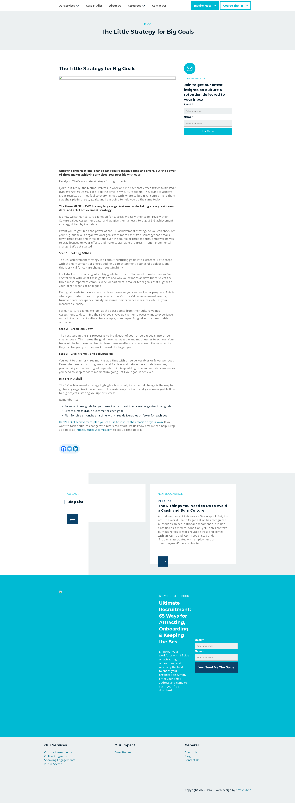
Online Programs (55, 756)
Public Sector (53, 764)
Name (188, 117)
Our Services (67, 5)
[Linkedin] (75, 449)
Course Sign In (233, 5)
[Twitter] (69, 449)
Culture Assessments (58, 752)
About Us (115, 5)
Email (188, 104)
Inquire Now (202, 5)
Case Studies (94, 5)
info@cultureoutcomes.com (94, 430)
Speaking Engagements (59, 760)
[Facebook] (63, 449)
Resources (134, 5)
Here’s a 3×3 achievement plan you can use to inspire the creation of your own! (111, 422)
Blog (188, 756)
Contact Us (159, 5)
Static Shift (243, 790)
